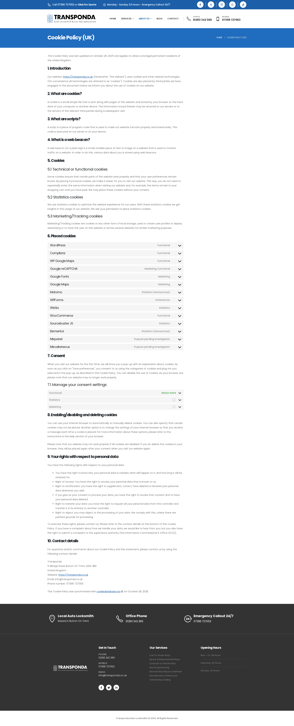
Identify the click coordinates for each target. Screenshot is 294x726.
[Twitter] (109, 687)
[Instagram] (221, 4)
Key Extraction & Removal (163, 675)
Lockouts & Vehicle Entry (163, 663)
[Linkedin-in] (116, 687)
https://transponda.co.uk (78, 76)
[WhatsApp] (232, 4)
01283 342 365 (107, 657)
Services (126, 18)
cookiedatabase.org (108, 591)
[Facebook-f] (101, 687)
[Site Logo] (71, 19)
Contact (173, 18)
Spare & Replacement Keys (165, 659)
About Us (144, 18)
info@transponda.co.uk (113, 675)
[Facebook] (200, 4)
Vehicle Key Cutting (160, 679)
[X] (211, 4)
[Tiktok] (243, 4)
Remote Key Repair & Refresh (166, 671)
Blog (159, 18)
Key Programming (159, 667)
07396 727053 (107, 666)
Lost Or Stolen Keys (160, 655)
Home (113, 18)
